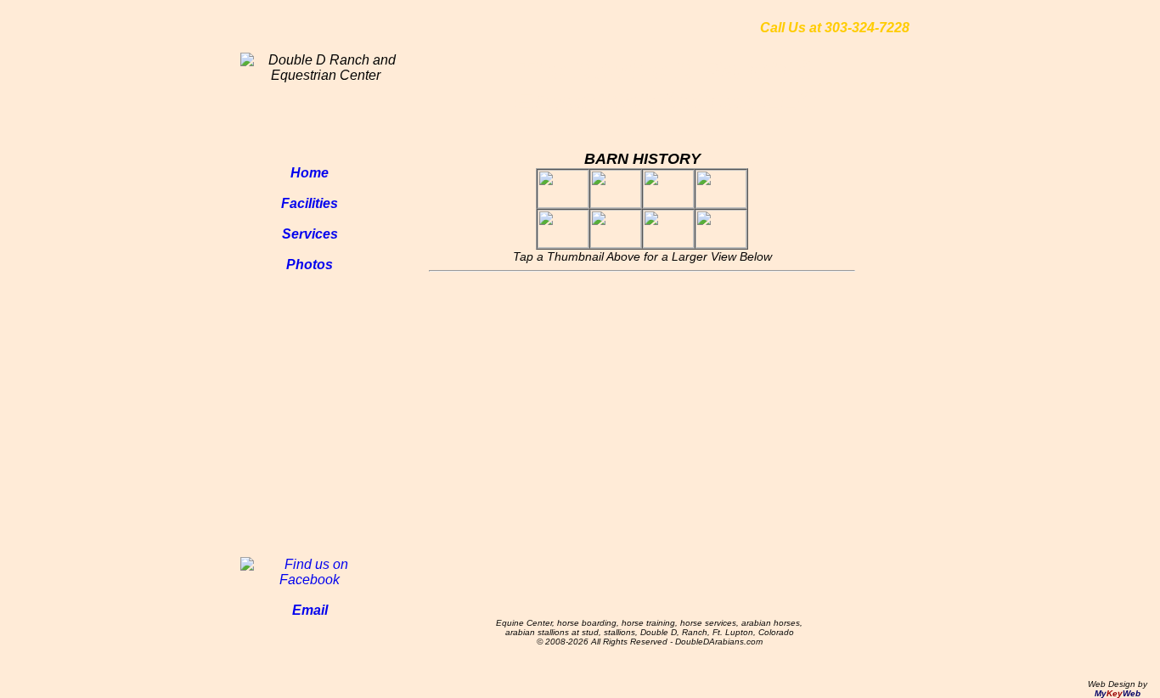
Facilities (309, 203)
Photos (309, 264)
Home (309, 173)
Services (310, 234)
